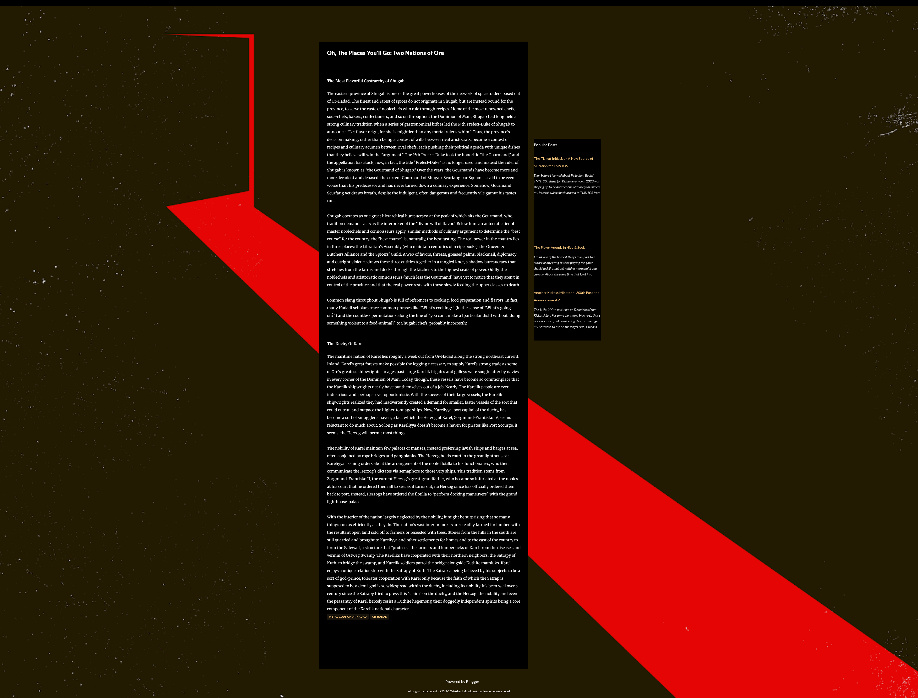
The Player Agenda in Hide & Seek (559, 247)
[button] (330, 64)
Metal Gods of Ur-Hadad (348, 617)
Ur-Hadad (379, 617)
